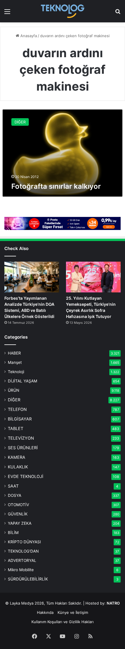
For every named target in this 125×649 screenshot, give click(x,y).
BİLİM (13, 532)
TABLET (15, 428)
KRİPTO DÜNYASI (24, 542)
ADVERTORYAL (22, 560)
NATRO (113, 603)
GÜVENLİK (18, 514)
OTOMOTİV (18, 504)
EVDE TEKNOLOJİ (25, 476)
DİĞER (14, 399)
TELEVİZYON (21, 438)
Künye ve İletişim (73, 612)
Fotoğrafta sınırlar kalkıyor (56, 186)
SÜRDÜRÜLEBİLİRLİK (28, 579)
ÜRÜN (13, 390)
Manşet (15, 362)
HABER (14, 353)
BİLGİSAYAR (20, 418)
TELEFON (17, 409)
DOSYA (14, 495)
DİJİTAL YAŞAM (22, 381)
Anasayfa (28, 35)
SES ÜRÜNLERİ (23, 447)
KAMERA (16, 457)
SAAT (13, 485)
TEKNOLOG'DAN (23, 551)
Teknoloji (16, 371)
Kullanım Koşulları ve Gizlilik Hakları (62, 621)
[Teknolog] (62, 11)
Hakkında (45, 612)
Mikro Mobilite (21, 569)
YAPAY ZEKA (19, 523)
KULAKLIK (18, 466)
